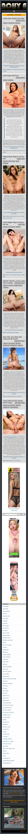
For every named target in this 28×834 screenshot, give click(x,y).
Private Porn (6, 729)
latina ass (17, 23)
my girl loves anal (7, 707)
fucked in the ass (10, 116)
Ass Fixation (6, 625)
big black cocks (6, 637)
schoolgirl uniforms (7, 739)
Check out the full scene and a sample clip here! (14, 329)
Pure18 (17, 374)
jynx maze (14, 396)
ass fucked (13, 274)
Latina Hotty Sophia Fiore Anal (13, 18)
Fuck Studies (6, 674)
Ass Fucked (11, 23)
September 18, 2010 (19, 341)
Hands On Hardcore (8, 683)
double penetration (7, 666)
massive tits (6, 407)
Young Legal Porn (7, 763)
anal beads (5, 608)
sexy (6, 438)
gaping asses (6, 676)
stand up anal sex (7, 743)
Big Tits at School (7, 645)
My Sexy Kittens (7, 710)
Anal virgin (5, 618)
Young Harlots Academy (8, 760)
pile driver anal (6, 727)
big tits (17, 161)
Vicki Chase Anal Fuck (10, 76)
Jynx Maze (6, 371)
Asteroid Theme (23, 831)
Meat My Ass (6, 700)
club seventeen (6, 657)
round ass (5, 287)
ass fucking (9, 332)
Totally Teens (6, 753)
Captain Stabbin (6, 654)
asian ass (5, 623)
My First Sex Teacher (8, 705)
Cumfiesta (5, 659)
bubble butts (6, 649)
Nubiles (4, 719)
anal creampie (6, 611)
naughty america (18, 285)
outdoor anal (6, 345)
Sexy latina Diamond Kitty (12, 437)
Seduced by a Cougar (8, 741)
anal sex (5, 23)
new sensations (14, 407)
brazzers (5, 647)
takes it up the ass (7, 218)
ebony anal (5, 669)
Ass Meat (5, 630)
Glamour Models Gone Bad (9, 678)
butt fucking (6, 143)
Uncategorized (6, 758)
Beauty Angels (6, 635)
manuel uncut (6, 695)
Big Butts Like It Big (7, 640)
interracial (5, 686)
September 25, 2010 (19, 283)
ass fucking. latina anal (16, 69)
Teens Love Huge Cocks (9, 748)
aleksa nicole (9, 216)
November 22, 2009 (19, 403)
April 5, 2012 (21, 224)
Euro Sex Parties (7, 671)
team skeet (5, 746)
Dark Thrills (5, 661)
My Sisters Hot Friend (8, 712)
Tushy (4, 755)
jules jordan (5, 690)
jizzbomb (5, 688)
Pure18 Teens (13, 345)
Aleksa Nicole (7, 195)
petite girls (5, 724)
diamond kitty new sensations (13, 460)
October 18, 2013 (20, 77)
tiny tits (4, 751)
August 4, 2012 (20, 158)
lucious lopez (15, 332)
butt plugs (5, 652)
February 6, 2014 (20, 20)
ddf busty (5, 664)
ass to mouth (11, 161)
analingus (8, 69)
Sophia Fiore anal (8, 56)
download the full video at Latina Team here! (14, 272)
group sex (5, 681)
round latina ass (7, 322)
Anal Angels (6, 606)
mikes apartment (7, 702)
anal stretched (6, 616)
